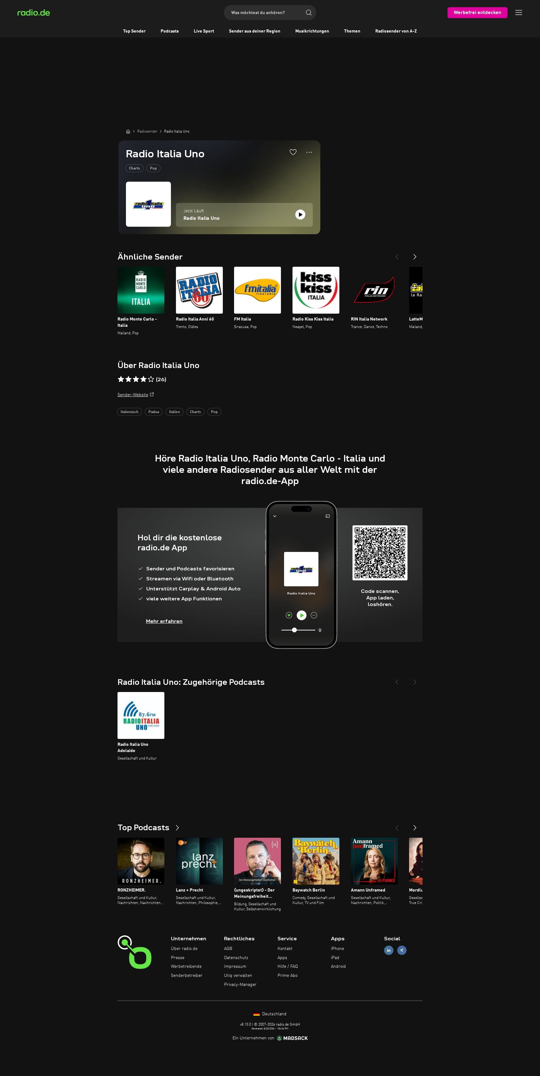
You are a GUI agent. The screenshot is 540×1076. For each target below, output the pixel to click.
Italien (174, 412)
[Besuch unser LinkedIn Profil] (388, 950)
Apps (282, 958)
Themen (352, 31)
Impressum (235, 966)
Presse (177, 958)
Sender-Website (133, 395)
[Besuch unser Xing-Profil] (401, 950)
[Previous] (396, 254)
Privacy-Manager (240, 985)
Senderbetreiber (186, 975)
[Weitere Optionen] (309, 152)
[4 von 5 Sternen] (143, 379)
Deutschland (274, 1014)
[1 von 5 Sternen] (121, 379)
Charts (134, 168)
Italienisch (129, 412)
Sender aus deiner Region (254, 31)
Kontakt (285, 949)
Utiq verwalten (238, 975)
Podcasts (170, 31)
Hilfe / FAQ (288, 966)
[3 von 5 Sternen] (136, 379)
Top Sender (134, 31)
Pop (153, 168)
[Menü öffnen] (518, 12)
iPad (335, 958)
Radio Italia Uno (201, 218)
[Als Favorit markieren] (293, 152)
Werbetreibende (186, 966)
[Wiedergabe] (300, 215)
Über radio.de (184, 949)
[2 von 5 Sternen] (128, 379)
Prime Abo (288, 975)
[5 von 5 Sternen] (151, 379)
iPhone (337, 949)
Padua (153, 412)
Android (338, 966)
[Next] (415, 254)
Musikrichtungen (312, 31)
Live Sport (204, 31)
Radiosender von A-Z (396, 31)
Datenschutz (236, 958)
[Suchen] (308, 12)
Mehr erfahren (164, 621)
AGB (228, 949)
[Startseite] (128, 131)
